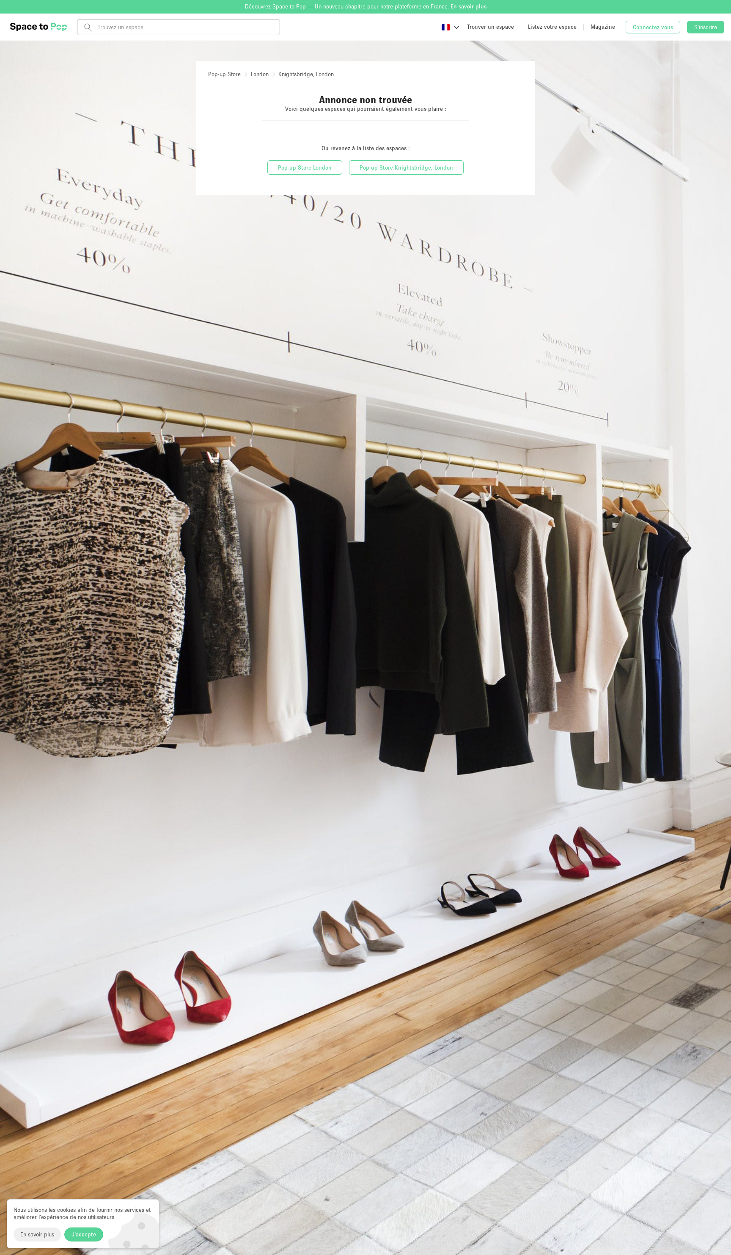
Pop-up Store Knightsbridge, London (406, 167)
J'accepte (83, 1234)
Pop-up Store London (305, 167)
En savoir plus (37, 1234)
